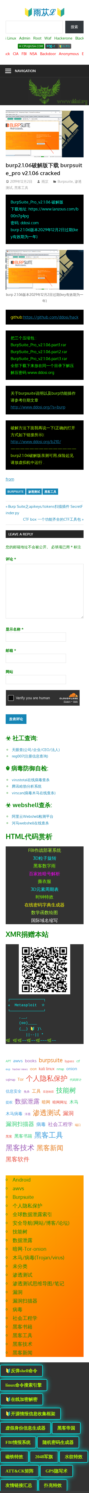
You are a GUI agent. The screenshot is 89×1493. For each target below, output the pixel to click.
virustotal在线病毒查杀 (31, 779)
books (31, 1060)
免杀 (27, 1091)
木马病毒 (14, 1113)
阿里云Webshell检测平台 (32, 816)
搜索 (74, 26)
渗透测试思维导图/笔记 (38, 1283)
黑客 (9, 1136)
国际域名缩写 (44, 920)
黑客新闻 (50, 1148)
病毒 (41, 1124)
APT (8, 1061)
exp (8, 1069)
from (10, 479)
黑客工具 (21, 187)
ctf (78, 1061)
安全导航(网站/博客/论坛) (41, 1223)
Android (22, 1179)
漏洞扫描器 (20, 1123)
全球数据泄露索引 (32, 1214)
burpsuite (15, 491)
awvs (18, 1060)
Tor (21, 1079)
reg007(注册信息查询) (30, 756)
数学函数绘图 (44, 912)
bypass (69, 1061)
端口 (78, 1125)
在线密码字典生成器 (44, 904)
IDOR (33, 1069)
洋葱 (28, 1114)
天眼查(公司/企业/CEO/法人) (36, 749)
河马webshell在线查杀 (30, 823)
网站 (9, 671)
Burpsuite (65, 181)
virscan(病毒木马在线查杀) (33, 793)
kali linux (46, 1068)
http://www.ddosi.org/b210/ (36, 441)
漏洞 (68, 1112)
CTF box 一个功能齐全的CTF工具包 (52, 519)
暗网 (46, 1101)
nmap (60, 1069)
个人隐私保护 (46, 1078)
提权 (9, 1102)
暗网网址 (59, 1102)
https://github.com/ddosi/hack (50, 317)
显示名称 (14, 629)
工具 (36, 1091)
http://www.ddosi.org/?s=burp (38, 407)
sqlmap (10, 1080)
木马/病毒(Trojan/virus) (38, 1257)
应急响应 (48, 1091)
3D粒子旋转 (44, 858)
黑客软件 (17, 1159)
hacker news (20, 1069)
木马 (73, 1101)
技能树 (66, 1090)
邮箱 (11, 650)
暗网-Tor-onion (29, 1249)
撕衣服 (44, 881)
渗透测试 (34, 491)
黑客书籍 (23, 1136)
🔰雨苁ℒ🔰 (44, 12)
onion (71, 1068)
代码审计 (76, 1080)
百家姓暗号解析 (44, 873)
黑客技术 (20, 1147)
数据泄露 (27, 1101)
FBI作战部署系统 (44, 850)
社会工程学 (60, 1124)
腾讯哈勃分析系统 (27, 786)
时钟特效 (44, 897)
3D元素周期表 (45, 889)
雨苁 (45, 181)
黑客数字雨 (44, 865)
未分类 (20, 1266)
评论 (11, 559)
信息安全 (14, 1091)
